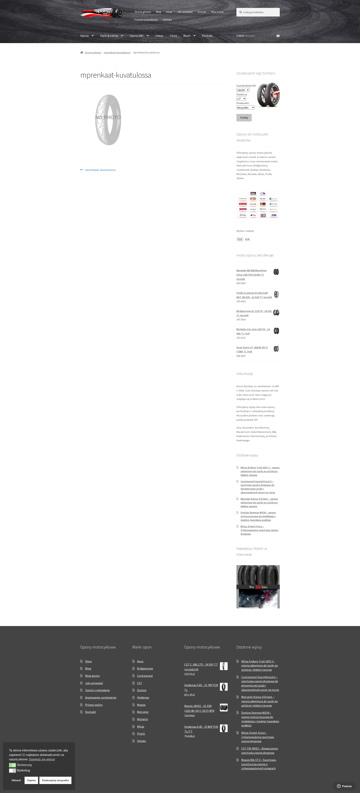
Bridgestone (145, 668)
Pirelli (141, 733)
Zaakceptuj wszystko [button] (55, 780)
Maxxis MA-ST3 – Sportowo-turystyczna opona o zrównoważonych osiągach (259, 764)
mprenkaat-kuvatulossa (117, 52)
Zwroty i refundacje (97, 690)
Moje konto (217, 11)
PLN (240, 239)
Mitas (140, 726)
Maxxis (141, 705)
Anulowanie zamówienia (100, 697)
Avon (140, 661)
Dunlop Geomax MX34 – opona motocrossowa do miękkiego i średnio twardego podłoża (258, 516)
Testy (173, 35)
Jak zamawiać (185, 11)
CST (139, 683)
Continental (145, 676)
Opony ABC (137, 35)
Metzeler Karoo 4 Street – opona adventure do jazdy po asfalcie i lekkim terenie (259, 502)
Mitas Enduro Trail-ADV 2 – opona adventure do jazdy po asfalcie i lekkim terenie (260, 471)
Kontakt (167, 19)
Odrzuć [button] (16, 780)
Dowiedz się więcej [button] (42, 759)
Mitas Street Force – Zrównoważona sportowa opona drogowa (259, 530)
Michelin (142, 719)
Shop (169, 11)
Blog (158, 11)
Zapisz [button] (31, 780)
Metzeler (143, 712)
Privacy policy (94, 705)
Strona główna (143, 11)
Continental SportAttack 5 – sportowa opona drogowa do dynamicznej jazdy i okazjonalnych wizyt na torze (258, 487)
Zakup (159, 35)
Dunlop (141, 690)
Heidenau (143, 697)
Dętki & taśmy (109, 35)
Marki (186, 35)
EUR (247, 239)
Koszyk (202, 11)
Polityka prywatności (146, 19)
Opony (84, 35)
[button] (12, 765)
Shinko (141, 741)
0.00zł (245, 35)
